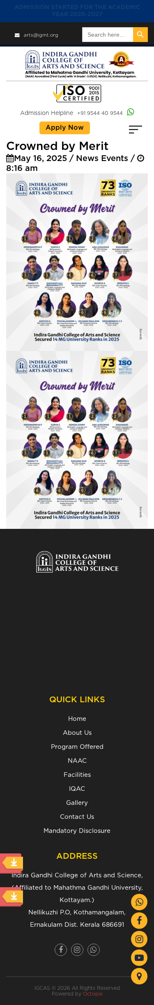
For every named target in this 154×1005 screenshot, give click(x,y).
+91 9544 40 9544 (100, 113)
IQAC (77, 789)
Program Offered (77, 747)
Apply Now (65, 127)
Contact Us (77, 817)
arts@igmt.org (41, 35)
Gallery (77, 803)
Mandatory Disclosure (77, 831)
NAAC (77, 761)
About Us (77, 733)
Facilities (77, 775)
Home (77, 719)
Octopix (93, 993)
